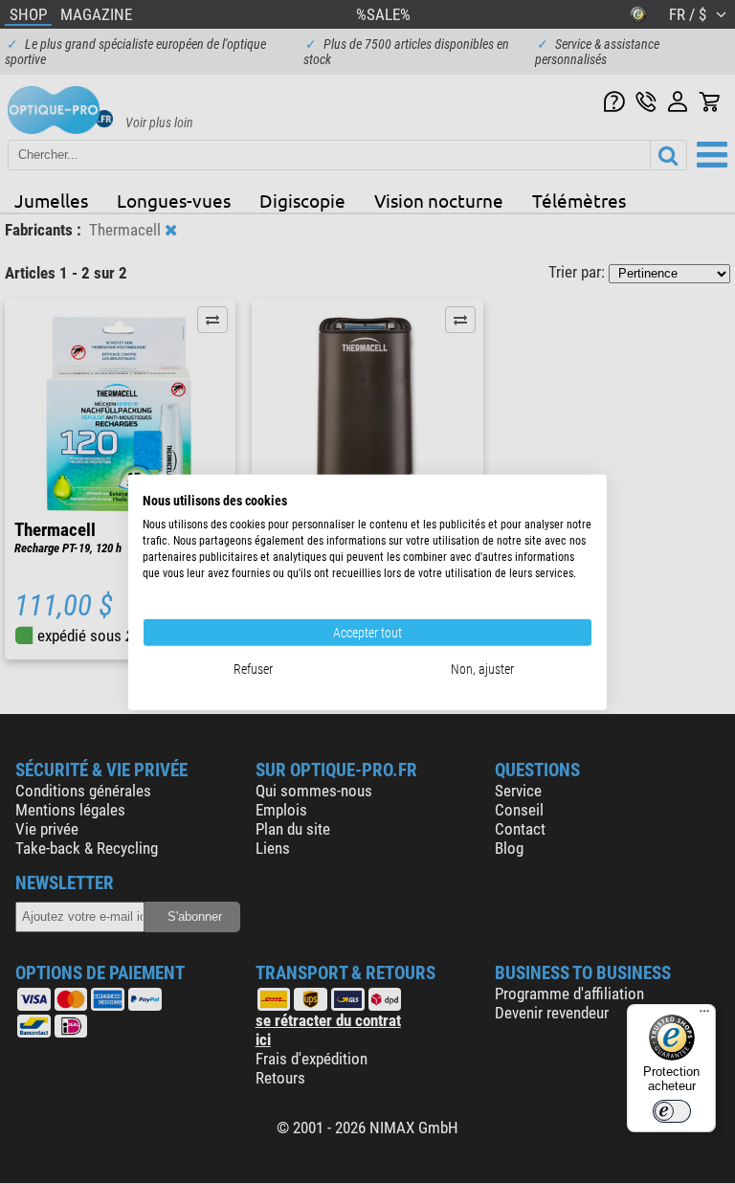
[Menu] (704, 1015)
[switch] (672, 1111)
